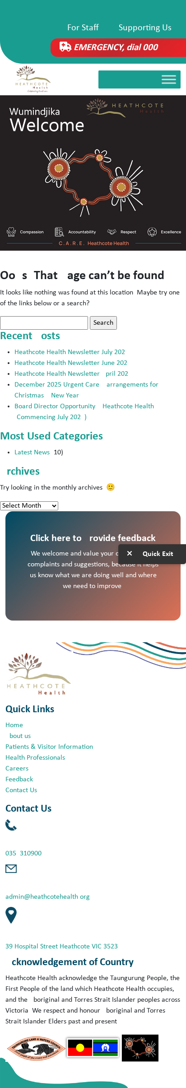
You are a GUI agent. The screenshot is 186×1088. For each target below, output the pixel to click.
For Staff (83, 28)
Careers (16, 768)
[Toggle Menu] (169, 79)
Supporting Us (145, 28)
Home (14, 725)
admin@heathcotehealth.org (47, 897)
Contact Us (21, 790)
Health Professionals (35, 757)
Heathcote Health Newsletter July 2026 (71, 352)
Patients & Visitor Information (49, 747)
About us (18, 736)
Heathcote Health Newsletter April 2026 (73, 374)
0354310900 (23, 853)
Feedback (19, 779)
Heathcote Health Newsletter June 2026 (72, 363)
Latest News (32, 452)
